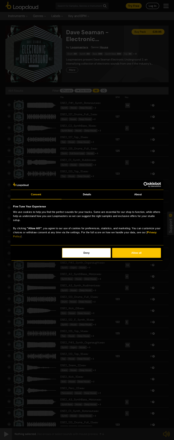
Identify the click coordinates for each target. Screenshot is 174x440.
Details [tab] (87, 194)
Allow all (136, 252)
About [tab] (138, 194)
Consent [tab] (36, 194)
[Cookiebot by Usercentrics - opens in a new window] (146, 184)
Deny (86, 252)
